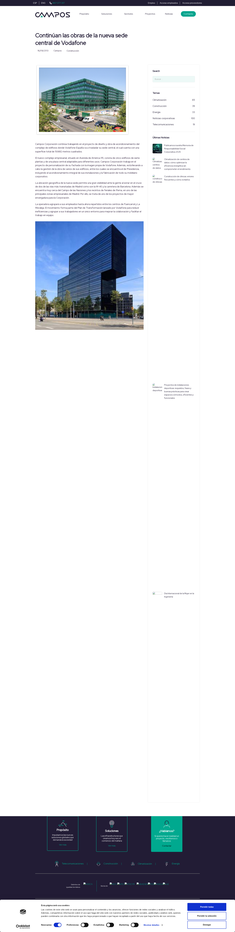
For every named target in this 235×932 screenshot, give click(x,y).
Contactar (166, 846)
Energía (156, 112)
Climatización (159, 99)
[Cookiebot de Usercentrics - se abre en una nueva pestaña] (23, 927)
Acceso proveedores (192, 3)
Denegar (207, 925)
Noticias (169, 13)
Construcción (73, 51)
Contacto (188, 13)
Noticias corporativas (164, 118)
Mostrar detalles (151, 925)
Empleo (151, 3)
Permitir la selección (207, 916)
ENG (43, 3)
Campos (57, 51)
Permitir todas (207, 907)
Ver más (62, 844)
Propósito (84, 13)
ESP (35, 3)
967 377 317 (58, 2)
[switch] (85, 925)
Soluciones (106, 13)
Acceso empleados (169, 3)
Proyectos (150, 13)
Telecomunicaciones (163, 124)
